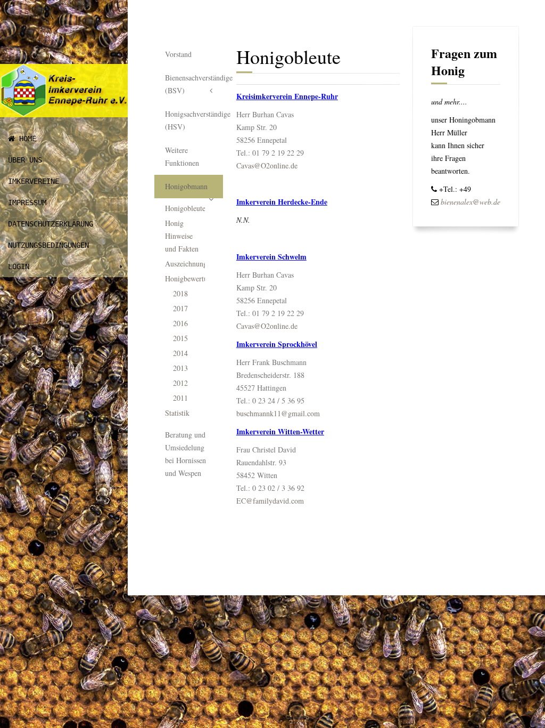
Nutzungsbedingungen (48, 245)
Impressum (27, 202)
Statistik (177, 413)
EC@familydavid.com (270, 501)
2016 (180, 323)
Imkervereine (33, 181)
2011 (180, 398)
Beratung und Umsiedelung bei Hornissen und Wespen (185, 454)
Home (25, 138)
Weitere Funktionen (182, 156)
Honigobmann (186, 186)
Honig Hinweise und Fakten (182, 236)
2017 (180, 308)
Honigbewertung (185, 278)
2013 (180, 368)
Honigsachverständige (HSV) (194, 120)
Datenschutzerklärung (50, 224)
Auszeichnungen (185, 263)
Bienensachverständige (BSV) (194, 83)
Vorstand (178, 54)
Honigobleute (185, 208)
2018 (180, 293)
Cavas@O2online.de (267, 165)
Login (18, 266)
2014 (180, 353)
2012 (180, 383)
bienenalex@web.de (470, 202)
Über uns (25, 160)
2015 (180, 338)
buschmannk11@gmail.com (278, 413)
